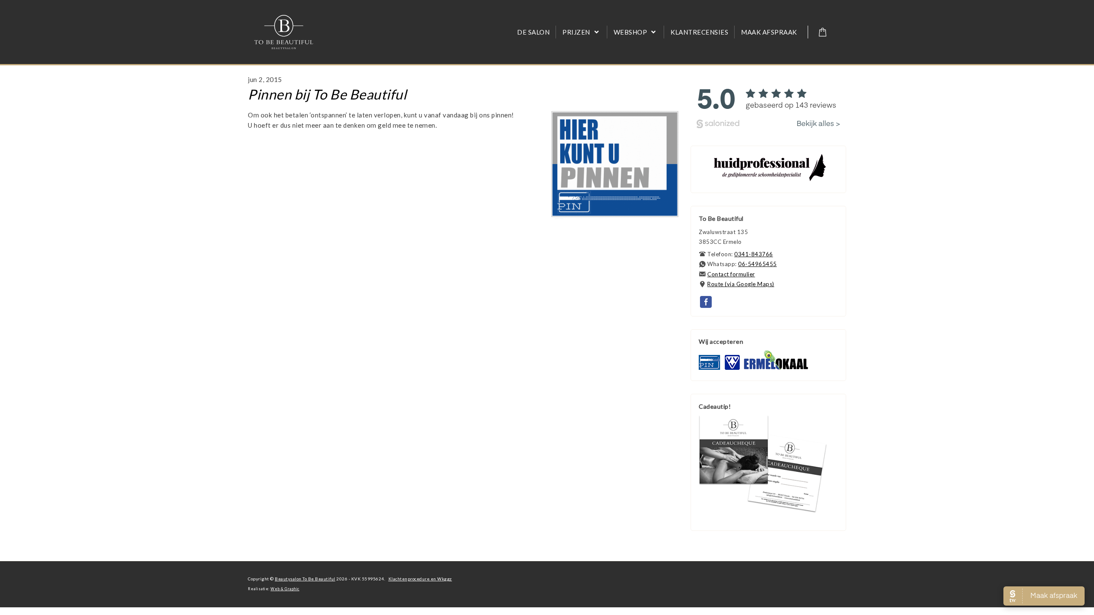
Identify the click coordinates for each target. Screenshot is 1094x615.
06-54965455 (757, 264)
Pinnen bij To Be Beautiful (327, 94)
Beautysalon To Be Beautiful (305, 578)
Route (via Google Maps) (740, 284)
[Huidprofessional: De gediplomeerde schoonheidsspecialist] (769, 179)
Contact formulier (731, 274)
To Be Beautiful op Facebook (706, 302)
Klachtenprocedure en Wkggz (420, 578)
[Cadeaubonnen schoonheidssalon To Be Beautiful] (763, 510)
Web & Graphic (285, 589)
